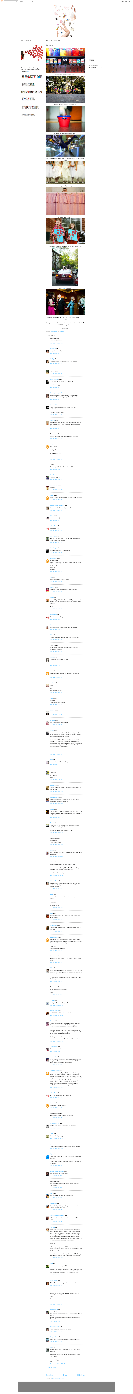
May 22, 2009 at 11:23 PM (56, 1065)
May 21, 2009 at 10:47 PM (56, 791)
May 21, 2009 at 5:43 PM (56, 677)
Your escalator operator (56, 405)
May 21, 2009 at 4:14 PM (56, 609)
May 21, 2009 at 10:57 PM (56, 817)
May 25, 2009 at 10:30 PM (56, 1198)
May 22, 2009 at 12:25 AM (56, 889)
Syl (51, 1347)
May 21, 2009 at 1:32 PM (56, 353)
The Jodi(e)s (53, 558)
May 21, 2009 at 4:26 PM (56, 629)
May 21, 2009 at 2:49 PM (56, 510)
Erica (51, 968)
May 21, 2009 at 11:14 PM (56, 856)
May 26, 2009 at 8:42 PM (56, 1222)
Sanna (51, 495)
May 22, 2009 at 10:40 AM (56, 995)
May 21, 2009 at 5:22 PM (56, 651)
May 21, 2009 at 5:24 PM (56, 665)
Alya (51, 1154)
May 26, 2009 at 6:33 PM (56, 1210)
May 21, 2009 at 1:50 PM (56, 387)
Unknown (52, 1103)
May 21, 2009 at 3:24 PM (56, 571)
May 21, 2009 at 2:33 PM (56, 490)
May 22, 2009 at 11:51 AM (56, 1041)
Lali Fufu (52, 1227)
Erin (51, 369)
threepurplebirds (54, 1123)
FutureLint (53, 348)
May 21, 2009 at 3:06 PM (56, 542)
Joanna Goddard (54, 1010)
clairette (52, 1291)
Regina (52, 657)
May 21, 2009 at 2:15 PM (56, 469)
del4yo (51, 894)
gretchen (52, 1144)
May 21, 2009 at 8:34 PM (56, 754)
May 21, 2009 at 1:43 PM (56, 374)
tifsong (52, 597)
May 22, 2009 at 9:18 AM (56, 981)
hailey (51, 862)
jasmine (52, 730)
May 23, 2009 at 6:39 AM (56, 1087)
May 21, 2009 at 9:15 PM (56, 779)
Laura (51, 1133)
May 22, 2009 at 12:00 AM (56, 875)
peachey (52, 683)
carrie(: (52, 809)
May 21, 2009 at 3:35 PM (56, 581)
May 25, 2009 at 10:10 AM (56, 1176)
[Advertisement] (98, 81)
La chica (52, 1000)
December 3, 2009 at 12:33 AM (57, 1364)
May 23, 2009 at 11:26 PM (56, 1138)
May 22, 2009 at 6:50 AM (56, 950)
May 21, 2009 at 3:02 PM (56, 530)
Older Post (81, 1375)
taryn (51, 671)
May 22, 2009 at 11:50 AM (56, 1015)
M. (51, 770)
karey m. (52, 444)
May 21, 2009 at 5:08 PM (56, 639)
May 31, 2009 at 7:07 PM (56, 1304)
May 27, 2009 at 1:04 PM (56, 1275)
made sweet (53, 785)
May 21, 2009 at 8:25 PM (56, 725)
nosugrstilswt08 (54, 379)
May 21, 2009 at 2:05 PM (56, 428)
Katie (51, 759)
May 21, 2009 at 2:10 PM (56, 459)
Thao (51, 850)
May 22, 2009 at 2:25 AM (56, 908)
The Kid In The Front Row (57, 1171)
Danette (52, 1021)
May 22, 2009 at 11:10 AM (56, 1005)
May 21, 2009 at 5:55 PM (56, 704)
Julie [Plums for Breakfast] (57, 505)
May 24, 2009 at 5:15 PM (56, 1165)
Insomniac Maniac (55, 1070)
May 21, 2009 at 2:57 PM (56, 520)
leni (51, 577)
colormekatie (53, 526)
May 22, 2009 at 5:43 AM (56, 932)
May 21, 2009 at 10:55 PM (56, 803)
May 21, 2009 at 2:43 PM (56, 500)
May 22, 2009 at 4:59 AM (56, 920)
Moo (28, 71)
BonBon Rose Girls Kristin (57, 1215)
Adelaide (52, 420)
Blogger (75, 1389)
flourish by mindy (54, 1327)
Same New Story (54, 475)
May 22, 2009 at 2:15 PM (56, 1051)
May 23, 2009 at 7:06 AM (56, 1097)
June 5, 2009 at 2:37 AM (56, 1321)
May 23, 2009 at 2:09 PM (56, 1118)
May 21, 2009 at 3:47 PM (56, 592)
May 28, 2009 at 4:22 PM (56, 1285)
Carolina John (54, 1046)
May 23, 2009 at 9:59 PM (56, 1128)
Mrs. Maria (53, 1057)
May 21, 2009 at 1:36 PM (56, 363)
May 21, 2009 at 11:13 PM (56, 844)
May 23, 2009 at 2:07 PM (56, 1107)
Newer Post (49, 1375)
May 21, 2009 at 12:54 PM (56, 343)
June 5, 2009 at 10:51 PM (56, 1331)
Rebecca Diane (54, 881)
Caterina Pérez (54, 485)
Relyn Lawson (53, 1280)
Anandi (52, 823)
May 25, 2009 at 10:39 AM (56, 1188)
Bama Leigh (53, 548)
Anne (51, 913)
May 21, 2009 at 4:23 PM (56, 619)
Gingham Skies (54, 1337)
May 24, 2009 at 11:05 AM (56, 1148)
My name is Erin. (54, 797)
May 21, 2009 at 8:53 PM (56, 764)
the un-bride (53, 925)
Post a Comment (52, 1367)
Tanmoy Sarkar (54, 937)
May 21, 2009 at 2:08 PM (56, 438)
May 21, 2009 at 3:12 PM (56, 553)
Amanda (52, 587)
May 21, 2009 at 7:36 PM (56, 715)
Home (65, 1375)
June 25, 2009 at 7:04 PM (56, 1341)
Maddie (52, 515)
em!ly (51, 1193)
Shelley (52, 359)
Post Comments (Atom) (58, 1379)
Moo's (64, 288)
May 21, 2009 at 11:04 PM (56, 832)
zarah (51, 1263)
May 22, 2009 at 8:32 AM (56, 962)
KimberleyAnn (54, 1309)
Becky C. (52, 625)
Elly (51, 635)
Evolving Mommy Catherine (57, 393)
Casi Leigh (53, 536)
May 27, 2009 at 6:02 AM (56, 1258)
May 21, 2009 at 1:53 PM (56, 399)
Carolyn (52, 710)
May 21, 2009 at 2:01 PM (56, 414)
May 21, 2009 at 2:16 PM (56, 479)
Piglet (51, 698)
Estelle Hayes (53, 1203)
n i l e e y (52, 720)
